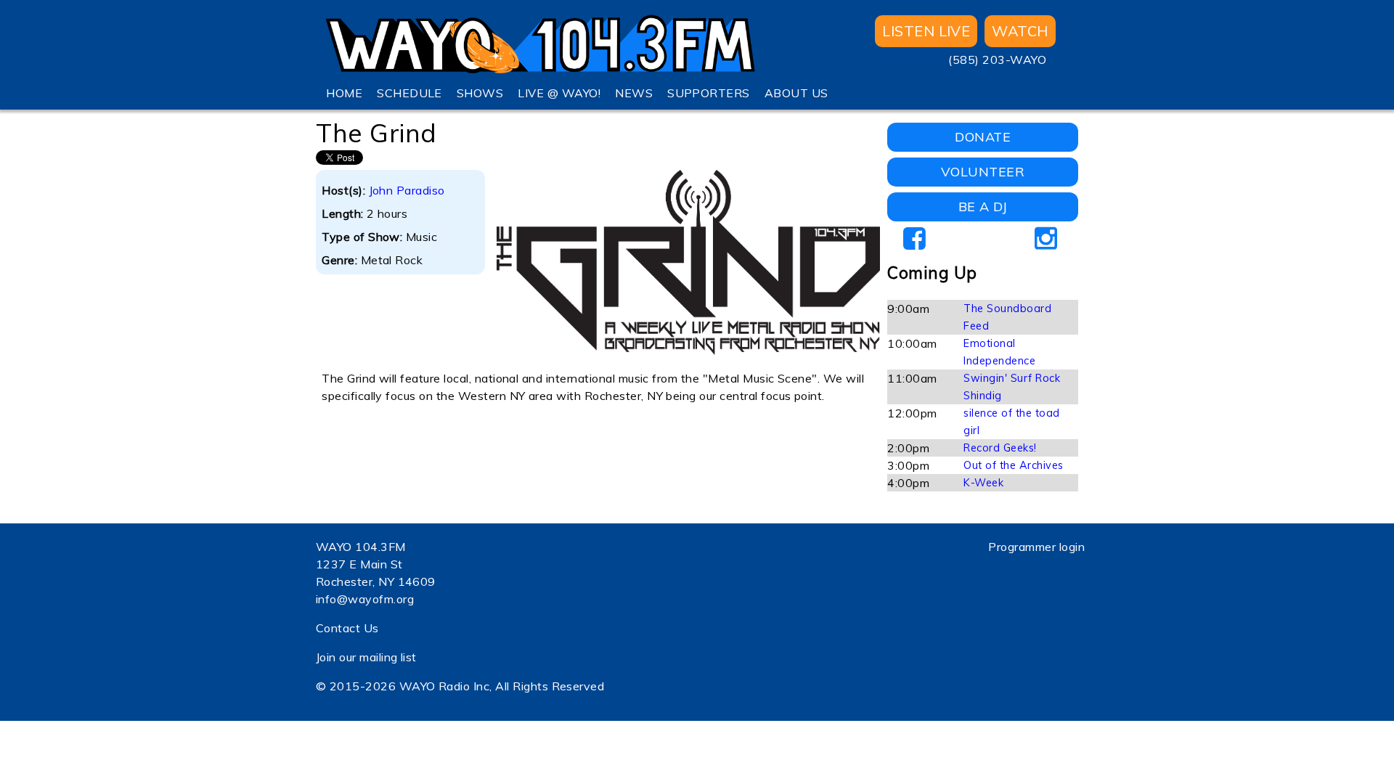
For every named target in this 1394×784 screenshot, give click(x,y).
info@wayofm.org (365, 599)
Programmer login (1036, 546)
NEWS (634, 93)
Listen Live (926, 31)
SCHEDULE (409, 93)
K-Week (983, 482)
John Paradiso (407, 190)
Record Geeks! (999, 447)
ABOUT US (796, 93)
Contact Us (347, 628)
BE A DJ (982, 206)
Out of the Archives (1013, 465)
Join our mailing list (366, 657)
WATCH (1020, 31)
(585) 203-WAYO (997, 59)
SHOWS (480, 93)
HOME (344, 93)
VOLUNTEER (982, 171)
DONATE (983, 136)
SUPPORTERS (708, 93)
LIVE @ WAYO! (559, 93)
